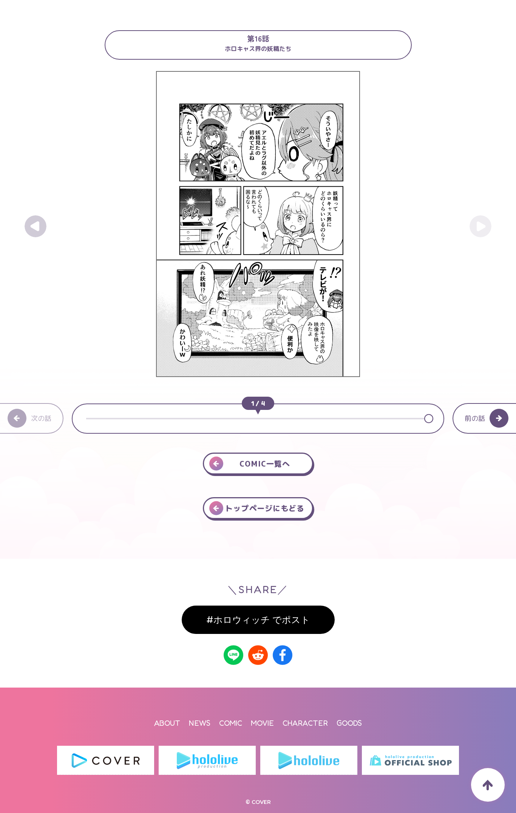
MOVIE (262, 723)
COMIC (230, 723)
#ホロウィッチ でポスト (258, 619)
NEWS (199, 723)
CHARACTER (305, 723)
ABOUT (167, 723)
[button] (428, 418)
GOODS (349, 723)
